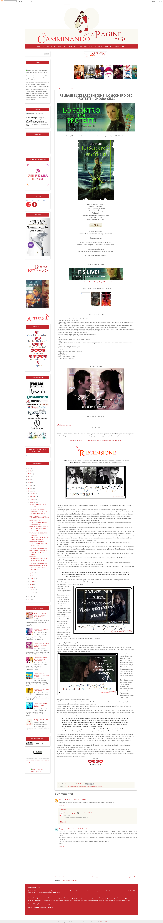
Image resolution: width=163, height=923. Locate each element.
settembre (33, 502)
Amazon (80, 282)
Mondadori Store (108, 282)
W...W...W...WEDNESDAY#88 (38, 548)
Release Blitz (90, 786)
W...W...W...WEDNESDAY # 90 (38, 509)
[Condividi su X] (90, 784)
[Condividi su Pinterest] (93, 784)
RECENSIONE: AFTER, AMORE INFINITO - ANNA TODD (41, 659)
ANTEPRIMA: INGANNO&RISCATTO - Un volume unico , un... (38, 537)
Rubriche (72, 46)
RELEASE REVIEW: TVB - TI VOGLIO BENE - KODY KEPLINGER (38, 567)
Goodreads (91, 440)
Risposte (63, 809)
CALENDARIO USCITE (85, 46)
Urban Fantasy (98, 786)
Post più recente (59, 877)
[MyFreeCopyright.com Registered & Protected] (37, 770)
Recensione (83, 786)
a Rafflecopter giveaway (64, 425)
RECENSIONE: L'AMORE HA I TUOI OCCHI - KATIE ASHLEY (38, 552)
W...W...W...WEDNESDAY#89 (38, 533)
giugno (32, 578)
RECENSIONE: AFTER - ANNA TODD (41, 630)
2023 (29, 471)
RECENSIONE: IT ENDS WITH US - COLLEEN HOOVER (41, 645)
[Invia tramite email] (86, 784)
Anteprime (62, 46)
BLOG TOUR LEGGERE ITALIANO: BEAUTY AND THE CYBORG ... (38, 522)
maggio (32, 581)
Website (72, 440)
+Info (101, 922)
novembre (33, 496)
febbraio (32, 590)
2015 (29, 596)
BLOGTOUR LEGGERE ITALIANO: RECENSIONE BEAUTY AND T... (38, 543)
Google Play (98, 282)
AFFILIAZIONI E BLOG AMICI (41, 720)
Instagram (118, 440)
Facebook (79, 440)
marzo (32, 587)
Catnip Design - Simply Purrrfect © (43, 907)
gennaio (32, 593)
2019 (29, 482)
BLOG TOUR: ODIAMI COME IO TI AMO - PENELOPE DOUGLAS (38, 528)
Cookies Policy (56, 892)
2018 (29, 485)
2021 (29, 476)
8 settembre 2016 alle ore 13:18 (76, 800)
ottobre (32, 499)
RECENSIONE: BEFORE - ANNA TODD (41, 690)
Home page (40, 46)
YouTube (111, 440)
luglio (31, 576)
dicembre (33, 493)
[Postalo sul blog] (88, 784)
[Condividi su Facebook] (91, 784)
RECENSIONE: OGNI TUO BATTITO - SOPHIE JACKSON (39, 517)
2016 (29, 491)
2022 (29, 474)
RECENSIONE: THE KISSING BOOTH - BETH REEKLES (41, 675)
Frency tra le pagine (70, 813)
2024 (29, 468)
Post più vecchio (131, 877)
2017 (29, 488)
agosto (32, 573)
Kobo (85, 282)
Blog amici (108, 46)
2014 (29, 599)
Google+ (105, 440)
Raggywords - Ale (64, 829)
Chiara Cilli (66, 786)
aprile (31, 584)
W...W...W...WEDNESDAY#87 (38, 563)
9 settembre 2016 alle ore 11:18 (80, 829)
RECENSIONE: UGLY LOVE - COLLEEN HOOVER (40, 705)
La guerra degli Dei (75, 786)
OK (106, 922)
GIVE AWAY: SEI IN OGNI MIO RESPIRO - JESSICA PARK (40, 615)
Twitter (85, 440)
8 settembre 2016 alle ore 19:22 (89, 813)
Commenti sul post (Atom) (69, 880)
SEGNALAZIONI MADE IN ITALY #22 (37, 505)
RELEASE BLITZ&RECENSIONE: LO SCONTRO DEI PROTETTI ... (38, 558)
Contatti (98, 46)
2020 (29, 479)
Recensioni (51, 46)
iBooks (91, 282)
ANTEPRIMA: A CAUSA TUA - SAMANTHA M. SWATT (38, 512)
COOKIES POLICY (120, 46)
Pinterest (98, 440)
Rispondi (61, 805)
